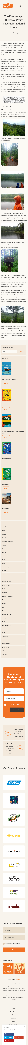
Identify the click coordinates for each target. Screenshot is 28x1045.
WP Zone (17, 979)
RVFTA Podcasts (6, 625)
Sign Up (14, 949)
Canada (4, 545)
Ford (3, 559)
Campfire (4, 537)
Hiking (16, 33)
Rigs (3, 607)
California (4, 534)
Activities (4, 527)
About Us (13, 1018)
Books (4, 530)
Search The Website (7, 347)
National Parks (6, 585)
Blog (13, 1015)
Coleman (4, 548)
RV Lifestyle (21, 33)
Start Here (13, 1011)
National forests (6, 581)
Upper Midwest (6, 647)
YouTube (4, 654)
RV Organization (6, 618)
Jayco (3, 574)
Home (13, 1008)
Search (21, 351)
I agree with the (12, 943)
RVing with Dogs (6, 629)
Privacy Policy (16, 704)
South (3, 632)
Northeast (5, 589)
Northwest (5, 592)
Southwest (5, 636)
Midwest (4, 578)
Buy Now (6, 383)
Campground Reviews (8, 541)
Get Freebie (16, 709)
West (3, 651)
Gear (3, 563)
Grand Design (5, 567)
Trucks (4, 640)
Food (3, 556)
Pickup (4, 599)
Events (4, 552)
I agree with (13, 704)
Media (13, 1021)
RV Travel (4, 621)
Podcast (4, 603)
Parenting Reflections (7, 596)
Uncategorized (6, 643)
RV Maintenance (6, 614)
